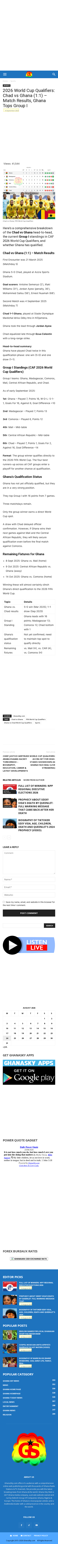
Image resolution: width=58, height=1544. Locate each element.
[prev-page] (4, 837)
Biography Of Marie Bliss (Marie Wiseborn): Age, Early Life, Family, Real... (35, 1360)
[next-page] (9, 837)
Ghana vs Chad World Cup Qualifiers (18, 723)
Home (5, 81)
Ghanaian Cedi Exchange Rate (30, 1258)
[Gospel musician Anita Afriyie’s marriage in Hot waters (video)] (10, 1348)
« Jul (5, 1047)
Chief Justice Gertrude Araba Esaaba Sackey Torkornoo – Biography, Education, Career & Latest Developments (16, 763)
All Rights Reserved (44, 1540)
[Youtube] (36, 1525)
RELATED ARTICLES (12, 779)
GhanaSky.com (19, 716)
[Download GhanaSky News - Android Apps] (29, 1084)
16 (52, 1028)
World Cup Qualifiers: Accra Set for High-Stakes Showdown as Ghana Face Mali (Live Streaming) (42, 762)
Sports (13, 81)
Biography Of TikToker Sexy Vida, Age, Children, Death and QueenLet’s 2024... (37, 1312)
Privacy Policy (41, 1535)
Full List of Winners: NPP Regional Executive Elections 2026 (35, 789)
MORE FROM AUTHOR (34, 779)
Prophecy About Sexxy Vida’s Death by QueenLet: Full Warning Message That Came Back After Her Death (36, 806)
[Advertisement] (29, 4)
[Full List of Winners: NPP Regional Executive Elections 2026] (10, 789)
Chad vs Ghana (17, 719)
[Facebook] (21, 1525)
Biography (8, 827)
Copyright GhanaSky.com (20, 1540)
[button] (4, 74)
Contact (26, 1535)
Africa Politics (7, 792)
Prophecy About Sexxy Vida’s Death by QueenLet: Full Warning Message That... (36, 1298)
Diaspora (7, 806)
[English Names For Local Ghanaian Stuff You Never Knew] (10, 1335)
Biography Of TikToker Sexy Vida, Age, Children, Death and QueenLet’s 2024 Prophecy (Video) (36, 825)
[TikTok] (29, 1525)
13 (31, 1028)
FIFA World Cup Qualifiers (35, 719)
